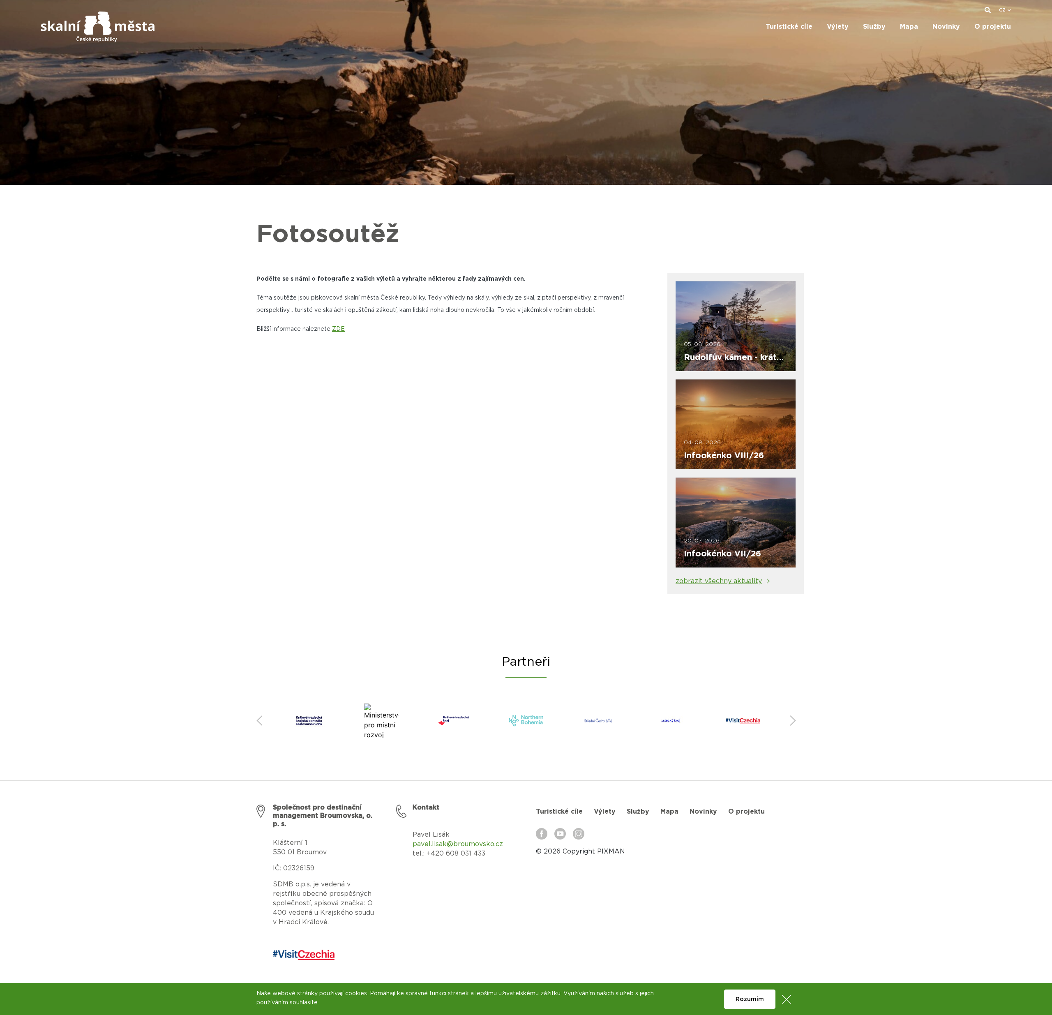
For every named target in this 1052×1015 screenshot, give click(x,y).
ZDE (338, 329)
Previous (259, 721)
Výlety (605, 811)
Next (792, 721)
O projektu (746, 811)
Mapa (669, 811)
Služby (638, 811)
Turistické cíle (559, 811)
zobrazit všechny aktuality (719, 581)
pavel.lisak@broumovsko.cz (458, 844)
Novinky (703, 811)
